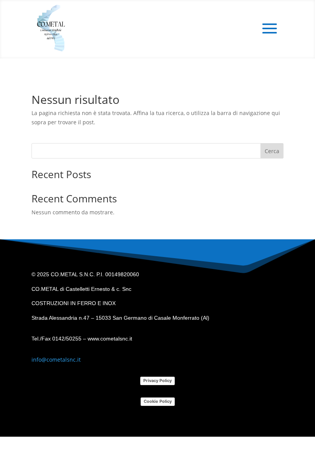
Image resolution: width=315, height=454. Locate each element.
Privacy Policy (157, 380)
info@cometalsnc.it (56, 359)
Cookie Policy (158, 401)
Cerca (272, 151)
